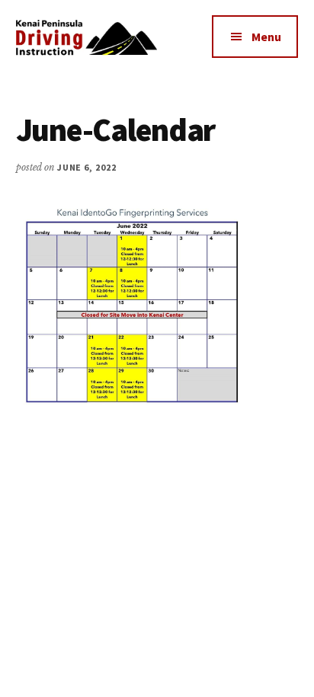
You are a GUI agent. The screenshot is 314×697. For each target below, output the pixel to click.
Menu (266, 36)
